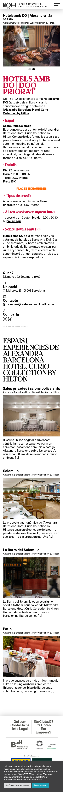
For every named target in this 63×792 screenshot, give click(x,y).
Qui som (19, 721)
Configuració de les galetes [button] (17, 785)
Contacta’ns (19, 725)
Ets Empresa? (43, 731)
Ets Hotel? (43, 725)
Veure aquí (14, 221)
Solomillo (11, 471)
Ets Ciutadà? (43, 721)
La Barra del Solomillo (21, 550)
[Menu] (57, 4)
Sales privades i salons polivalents (31, 388)
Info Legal (20, 729)
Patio (7, 629)
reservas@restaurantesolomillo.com (30, 304)
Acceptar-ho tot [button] (41, 785)
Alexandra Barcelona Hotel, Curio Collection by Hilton (28, 22)
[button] (29, 69)
